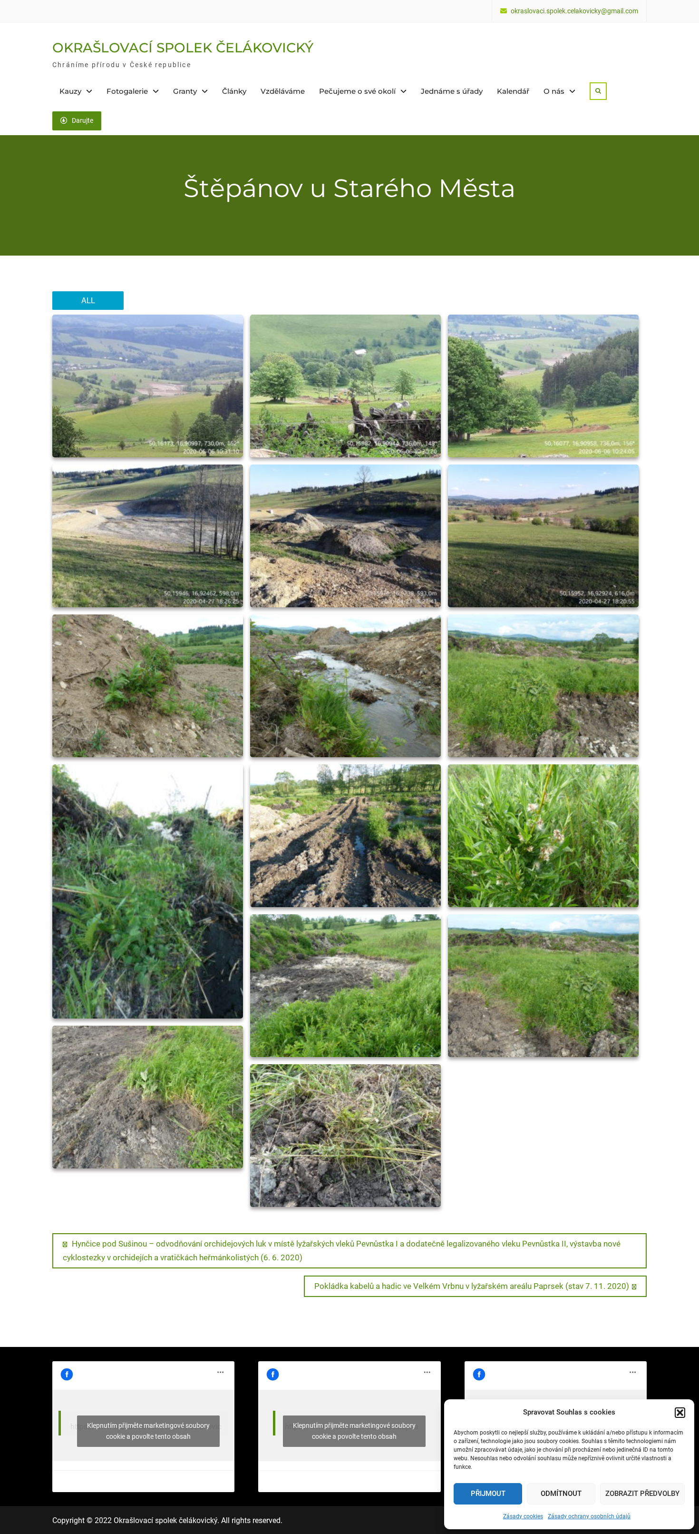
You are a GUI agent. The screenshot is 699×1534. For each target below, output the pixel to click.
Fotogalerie (127, 91)
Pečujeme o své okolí (357, 91)
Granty (185, 91)
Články (234, 91)
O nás (554, 91)
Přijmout (488, 1493)
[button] (680, 1412)
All (88, 300)
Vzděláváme (283, 91)
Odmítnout (561, 1493)
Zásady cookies (523, 1516)
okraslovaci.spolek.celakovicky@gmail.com (574, 11)
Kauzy (70, 91)
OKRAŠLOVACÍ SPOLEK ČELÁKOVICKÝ (182, 48)
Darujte (82, 120)
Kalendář (513, 91)
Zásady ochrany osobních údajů (589, 1516)
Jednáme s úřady (452, 91)
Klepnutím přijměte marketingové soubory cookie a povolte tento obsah (148, 1431)
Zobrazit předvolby (642, 1493)
